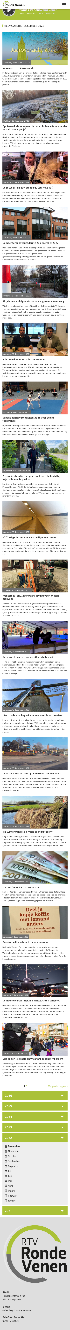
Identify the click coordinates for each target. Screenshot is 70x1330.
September (13, 1161)
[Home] (13, 4)
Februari (12, 1195)
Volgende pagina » (58, 1086)
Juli (9, 1170)
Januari (11, 1200)
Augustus (12, 1165)
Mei (9, 1180)
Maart (11, 1190)
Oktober (12, 1156)
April (10, 1185)
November (13, 1151)
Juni (9, 1175)
